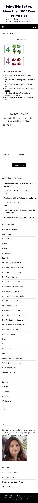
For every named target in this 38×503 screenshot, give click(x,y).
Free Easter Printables (10, 277)
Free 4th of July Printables (11, 263)
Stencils (5, 382)
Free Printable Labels (9, 306)
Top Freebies (7, 391)
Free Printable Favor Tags (11, 291)
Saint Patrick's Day (9, 372)
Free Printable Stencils (10, 477)
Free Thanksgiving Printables (12, 320)
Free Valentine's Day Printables (13, 325)
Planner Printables (9, 368)
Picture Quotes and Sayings (12, 363)
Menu (34, 27)
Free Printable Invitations (11, 301)
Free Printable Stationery (11, 310)
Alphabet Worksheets (10, 229)
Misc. (4, 344)
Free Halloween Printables (11, 282)
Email (22, 154)
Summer (5, 387)
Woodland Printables (9, 487)
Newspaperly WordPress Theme (23, 499)
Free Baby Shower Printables (12, 267)
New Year (5, 353)
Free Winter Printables (10, 329)
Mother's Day (7, 348)
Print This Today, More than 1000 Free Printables (19, 11)
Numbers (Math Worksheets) (12, 358)
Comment (7, 125)
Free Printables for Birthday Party (14, 315)
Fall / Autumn (7, 248)
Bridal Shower (7, 234)
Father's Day (6, 253)
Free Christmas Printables (11, 272)
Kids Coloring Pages (9, 334)
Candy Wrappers (8, 239)
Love (4, 339)
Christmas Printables (9, 472)
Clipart (4, 244)
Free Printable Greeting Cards (13, 296)
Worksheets (6, 401)
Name (6, 154)
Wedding (5, 396)
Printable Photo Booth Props (12, 482)
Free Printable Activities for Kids (13, 286)
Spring (4, 377)
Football (5, 258)
